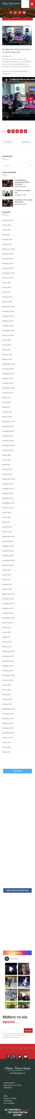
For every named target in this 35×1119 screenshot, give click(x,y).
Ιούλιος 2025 (6, 283)
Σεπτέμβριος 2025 (8, 273)
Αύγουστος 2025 (7, 278)
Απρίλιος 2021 (7, 527)
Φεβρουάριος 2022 (8, 479)
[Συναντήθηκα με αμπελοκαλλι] (11, 1008)
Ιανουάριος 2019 (8, 656)
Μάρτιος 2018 (7, 704)
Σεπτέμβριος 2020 (8, 560)
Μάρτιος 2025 (7, 302)
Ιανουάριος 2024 (8, 369)
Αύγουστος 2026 (7, 220)
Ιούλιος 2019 (6, 627)
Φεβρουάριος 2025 (8, 306)
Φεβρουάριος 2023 (8, 421)
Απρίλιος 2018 (7, 699)
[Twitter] (20, 12)
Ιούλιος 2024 (6, 340)
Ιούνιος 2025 (6, 287)
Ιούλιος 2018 (6, 685)
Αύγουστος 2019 (7, 623)
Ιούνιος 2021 (6, 517)
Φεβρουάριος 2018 (8, 709)
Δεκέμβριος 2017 (8, 718)
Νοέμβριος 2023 (7, 378)
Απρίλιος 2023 (7, 412)
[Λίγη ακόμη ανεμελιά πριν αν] (24, 1008)
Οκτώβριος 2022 (7, 441)
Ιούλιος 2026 (6, 225)
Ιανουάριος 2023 (8, 426)
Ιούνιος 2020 (6, 575)
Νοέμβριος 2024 (7, 321)
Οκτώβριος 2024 (7, 326)
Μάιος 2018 (6, 694)
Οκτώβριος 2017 (7, 728)
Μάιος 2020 (6, 579)
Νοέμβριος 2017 (7, 723)
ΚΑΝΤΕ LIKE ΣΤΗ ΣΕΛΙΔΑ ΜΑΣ (17, 890)
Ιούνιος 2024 (6, 345)
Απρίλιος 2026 (7, 239)
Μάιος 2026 (6, 235)
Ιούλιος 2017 (6, 742)
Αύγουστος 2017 (7, 738)
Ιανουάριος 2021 (8, 541)
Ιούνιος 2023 (6, 402)
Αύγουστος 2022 (7, 450)
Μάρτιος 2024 (7, 359)
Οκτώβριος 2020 (7, 556)
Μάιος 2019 (6, 637)
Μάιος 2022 (6, 465)
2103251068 (8, 1101)
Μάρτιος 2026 (7, 244)
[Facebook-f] (11, 12)
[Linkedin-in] (15, 12)
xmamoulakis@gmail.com (17, 1073)
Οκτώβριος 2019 (7, 613)
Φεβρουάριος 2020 (8, 594)
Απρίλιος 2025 (7, 297)
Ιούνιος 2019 (6, 632)
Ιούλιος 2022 (6, 455)
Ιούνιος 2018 (6, 690)
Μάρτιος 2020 (7, 589)
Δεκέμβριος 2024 (8, 316)
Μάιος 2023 (6, 407)
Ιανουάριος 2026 (8, 254)
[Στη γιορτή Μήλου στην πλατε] (11, 995)
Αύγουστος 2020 (7, 565)
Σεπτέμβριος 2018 (8, 675)
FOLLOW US (17, 771)
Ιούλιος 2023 (6, 397)
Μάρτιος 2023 (7, 417)
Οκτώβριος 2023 (7, 383)
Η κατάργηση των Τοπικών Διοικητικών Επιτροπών (22, 182)
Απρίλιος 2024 (7, 354)
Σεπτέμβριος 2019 (8, 618)
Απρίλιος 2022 (7, 469)
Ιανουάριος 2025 (8, 311)
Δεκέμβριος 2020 (8, 546)
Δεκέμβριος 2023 (8, 374)
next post (26, 142)
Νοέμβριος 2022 (7, 436)
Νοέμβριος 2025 (7, 263)
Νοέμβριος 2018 (7, 666)
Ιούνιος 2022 (6, 460)
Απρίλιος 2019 (7, 642)
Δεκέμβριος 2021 (8, 488)
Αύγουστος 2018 (7, 680)
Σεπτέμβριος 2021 (8, 503)
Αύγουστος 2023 (7, 393)
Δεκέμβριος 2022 (8, 431)
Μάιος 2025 (6, 292)
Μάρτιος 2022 (7, 474)
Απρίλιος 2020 (7, 584)
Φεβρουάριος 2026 (8, 249)
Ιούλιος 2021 (6, 512)
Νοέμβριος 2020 (7, 551)
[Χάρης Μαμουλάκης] (10, 4)
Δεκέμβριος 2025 (8, 259)
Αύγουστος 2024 (7, 335)
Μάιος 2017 (6, 752)
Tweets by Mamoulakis (10, 776)
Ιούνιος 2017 (6, 747)
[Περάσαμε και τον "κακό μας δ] (24, 982)
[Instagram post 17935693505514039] (11, 969)
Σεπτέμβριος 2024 (8, 330)
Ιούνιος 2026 (6, 230)
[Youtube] (24, 12)
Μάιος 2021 (6, 522)
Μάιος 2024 (6, 350)
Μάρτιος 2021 (7, 532)
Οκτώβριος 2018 (7, 670)
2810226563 (8, 1088)
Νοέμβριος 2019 (7, 608)
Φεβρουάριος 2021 (8, 536)
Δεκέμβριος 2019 (8, 603)
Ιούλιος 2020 (6, 570)
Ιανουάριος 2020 (8, 599)
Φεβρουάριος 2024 (8, 364)
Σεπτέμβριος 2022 (8, 445)
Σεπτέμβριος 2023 (8, 388)
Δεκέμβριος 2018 (8, 661)
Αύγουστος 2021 (7, 508)
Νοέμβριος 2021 (7, 493)
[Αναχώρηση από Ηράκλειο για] (11, 982)
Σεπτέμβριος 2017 (8, 733)
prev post (8, 142)
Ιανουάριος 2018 (8, 714)
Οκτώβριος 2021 (7, 498)
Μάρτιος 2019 (7, 647)
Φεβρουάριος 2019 (8, 651)
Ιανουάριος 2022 (8, 484)
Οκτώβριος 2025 (7, 268)
